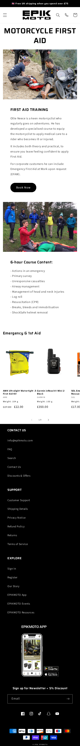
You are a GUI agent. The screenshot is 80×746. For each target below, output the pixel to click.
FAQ (9, 449)
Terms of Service (17, 544)
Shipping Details (17, 509)
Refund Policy (16, 526)
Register (12, 577)
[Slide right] (48, 420)
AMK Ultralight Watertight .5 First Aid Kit (19, 392)
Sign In (11, 569)
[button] (5, 15)
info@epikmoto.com (20, 441)
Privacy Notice (16, 518)
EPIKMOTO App (17, 595)
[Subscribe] (68, 698)
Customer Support (18, 500)
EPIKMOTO (43, 744)
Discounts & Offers (18, 476)
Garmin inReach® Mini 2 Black (50, 392)
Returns (12, 535)
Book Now (23, 187)
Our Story (13, 586)
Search (11, 458)
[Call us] (66, 15)
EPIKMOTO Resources (20, 612)
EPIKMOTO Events (18, 604)
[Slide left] (32, 420)
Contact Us (14, 467)
